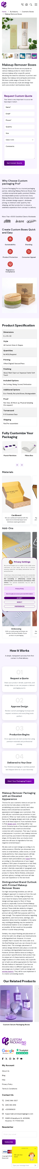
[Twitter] (6, 1059)
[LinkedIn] (14, 1058)
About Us (5, 1071)
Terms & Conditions (9, 1089)
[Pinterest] (17, 1058)
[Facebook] (2, 1058)
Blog (3, 1075)
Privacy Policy (7, 1084)
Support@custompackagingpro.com (19, 1114)
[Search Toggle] (31, 5)
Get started (16, 1004)
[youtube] (21, 1059)
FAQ (3, 1080)
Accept (19, 598)
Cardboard (16, 515)
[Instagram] (10, 1059)
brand (28, 859)
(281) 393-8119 (10, 1105)
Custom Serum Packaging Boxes (16, 1024)
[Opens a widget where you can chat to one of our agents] (24, 1157)
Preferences (19, 606)
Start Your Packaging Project (20, 781)
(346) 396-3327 (11, 1100)
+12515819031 (10, 1109)
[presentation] (17, 465)
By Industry (14, 12)
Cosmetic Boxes (28, 12)
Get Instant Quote (14, 163)
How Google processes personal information (19, 593)
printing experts (8, 971)
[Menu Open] (36, 5)
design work (11, 824)
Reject (19, 602)
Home (4, 12)
